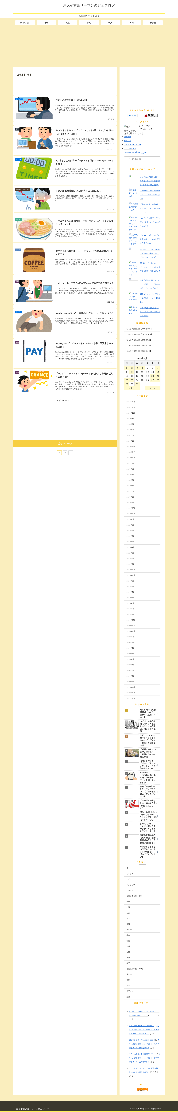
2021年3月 (131, 603)
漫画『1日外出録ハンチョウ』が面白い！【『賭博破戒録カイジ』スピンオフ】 (150, 284)
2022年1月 (131, 564)
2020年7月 (131, 648)
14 (158, 372)
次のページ (65, 443)
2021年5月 (131, 592)
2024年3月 (131, 435)
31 (137, 384)
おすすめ (130, 874)
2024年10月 (131, 413)
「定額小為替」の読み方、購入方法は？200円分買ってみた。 (150, 208)
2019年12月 (131, 687)
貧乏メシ (130, 991)
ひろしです (131, 890)
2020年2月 (131, 676)
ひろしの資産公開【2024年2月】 (141, 1026)
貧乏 (128, 985)
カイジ (129, 879)
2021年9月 (131, 581)
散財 (128, 946)
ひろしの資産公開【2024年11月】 (139, 329)
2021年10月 (131, 575)
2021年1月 (131, 614)
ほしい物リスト (130, 148)
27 (152, 380)
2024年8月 (131, 418)
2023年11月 (131, 452)
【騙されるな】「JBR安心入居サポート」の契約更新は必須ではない (150, 239)
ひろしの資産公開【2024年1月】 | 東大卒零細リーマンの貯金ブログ (144, 1058)
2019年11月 (131, 693)
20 (152, 376)
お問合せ (127, 141)
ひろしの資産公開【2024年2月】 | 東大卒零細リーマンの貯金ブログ (144, 1044)
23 (132, 380)
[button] (158, 159)
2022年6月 (131, 536)
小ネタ (129, 935)
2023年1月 (131, 502)
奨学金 (129, 930)
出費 (128, 907)
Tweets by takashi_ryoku (136, 152)
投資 (128, 941)
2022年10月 (131, 514)
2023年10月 (131, 458)
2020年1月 (131, 682)
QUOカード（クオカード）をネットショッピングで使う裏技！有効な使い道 (150, 267)
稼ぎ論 (129, 974)
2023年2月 (131, 497)
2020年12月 (131, 620)
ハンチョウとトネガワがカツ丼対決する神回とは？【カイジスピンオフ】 (150, 253)
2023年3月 (131, 491)
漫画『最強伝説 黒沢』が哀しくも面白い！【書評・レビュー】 (150, 312)
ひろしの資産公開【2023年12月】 (142, 1054)
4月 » (152, 388)
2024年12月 (131, 402)
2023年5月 (131, 480)
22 (127, 380)
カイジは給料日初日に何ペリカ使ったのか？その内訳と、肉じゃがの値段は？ (150, 181)
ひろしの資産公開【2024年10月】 (140, 334)
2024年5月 (131, 430)
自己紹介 (127, 137)
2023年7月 (131, 469)
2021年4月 (131, 598)
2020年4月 (131, 665)
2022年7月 (131, 530)
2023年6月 (131, 474)
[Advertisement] (89, 46)
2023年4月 (131, 486)
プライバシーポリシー (132, 145)
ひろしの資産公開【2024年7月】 (139, 345)
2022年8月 (131, 525)
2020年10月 (131, 631)
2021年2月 (131, 609)
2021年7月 (131, 586)
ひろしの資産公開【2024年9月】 (139, 340)
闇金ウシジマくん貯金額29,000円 (142, 1040)
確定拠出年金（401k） (135, 969)
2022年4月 (131, 547)
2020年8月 (131, 642)
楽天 (128, 963)
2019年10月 (131, 698)
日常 (128, 952)
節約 (128, 980)
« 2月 (132, 388)
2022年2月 (131, 558)
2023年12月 (131, 446)
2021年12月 (131, 570)
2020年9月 (131, 637)
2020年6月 (131, 654)
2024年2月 (131, 441)
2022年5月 (131, 542)
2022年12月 (131, 508)
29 (127, 384)
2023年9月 (131, 463)
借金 (128, 902)
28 (158, 380)
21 (158, 376)
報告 (128, 924)
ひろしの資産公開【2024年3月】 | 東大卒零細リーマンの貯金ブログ (144, 1030)
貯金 (128, 997)
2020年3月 (131, 670)
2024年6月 (131, 424)
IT (127, 868)
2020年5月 (131, 659)
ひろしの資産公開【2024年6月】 (139, 351)
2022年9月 (131, 519)
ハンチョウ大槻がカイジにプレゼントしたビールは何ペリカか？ (150, 222)
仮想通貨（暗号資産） (135, 896)
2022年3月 (131, 553)
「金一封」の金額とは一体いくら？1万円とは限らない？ (150, 194)
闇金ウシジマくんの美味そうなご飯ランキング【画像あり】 (150, 298)
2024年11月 (131, 407)
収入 (128, 918)
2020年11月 (131, 626)
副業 (128, 913)
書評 (128, 958)
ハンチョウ (131, 885)
